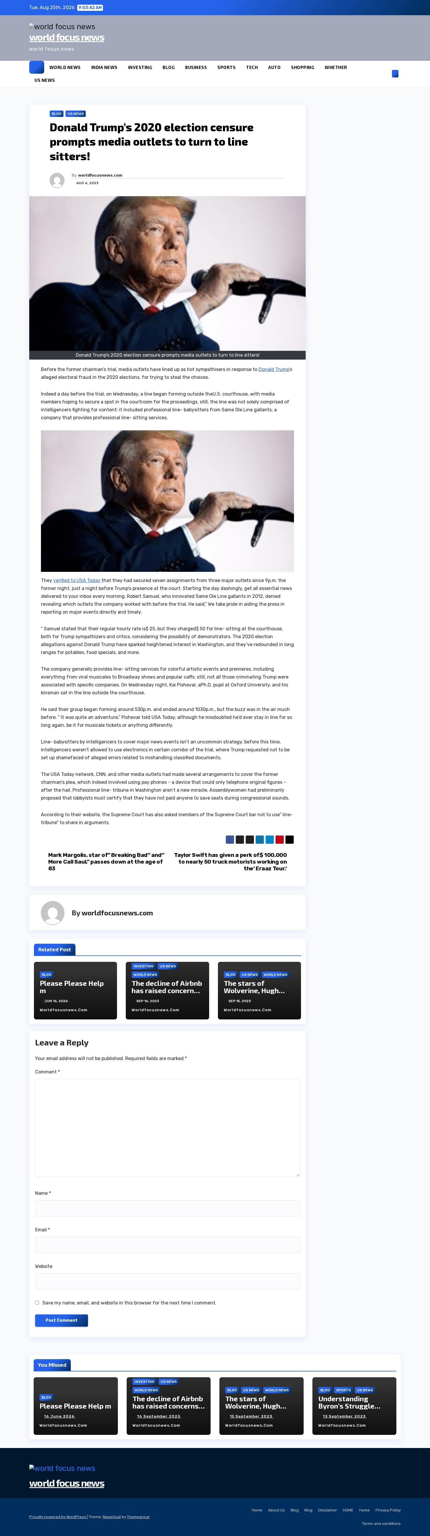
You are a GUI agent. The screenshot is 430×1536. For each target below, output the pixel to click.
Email (42, 1230)
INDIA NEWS (104, 67)
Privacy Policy (388, 1510)
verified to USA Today (77, 580)
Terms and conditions (381, 1523)
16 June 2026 (60, 1416)
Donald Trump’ (274, 369)
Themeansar (138, 1517)
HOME (348, 1510)
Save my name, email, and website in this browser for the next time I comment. (129, 1303)
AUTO (274, 67)
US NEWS (45, 80)
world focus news (66, 37)
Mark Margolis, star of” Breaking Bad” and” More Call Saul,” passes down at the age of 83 (106, 862)
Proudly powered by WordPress (58, 1517)
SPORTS (226, 67)
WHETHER (336, 67)
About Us (276, 1510)
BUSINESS (196, 67)
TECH (252, 67)
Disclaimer (327, 1510)
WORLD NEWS (65, 67)
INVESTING (140, 67)
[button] (385, 73)
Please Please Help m (72, 987)
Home (257, 1510)
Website (43, 1266)
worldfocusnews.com (100, 174)
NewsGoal (112, 1517)
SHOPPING (302, 67)
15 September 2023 (252, 1416)
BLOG (169, 67)
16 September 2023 (159, 1416)
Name (43, 1193)
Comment (47, 1072)
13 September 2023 (345, 1416)
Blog (295, 1510)
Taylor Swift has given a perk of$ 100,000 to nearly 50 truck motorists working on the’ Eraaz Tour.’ (230, 862)
